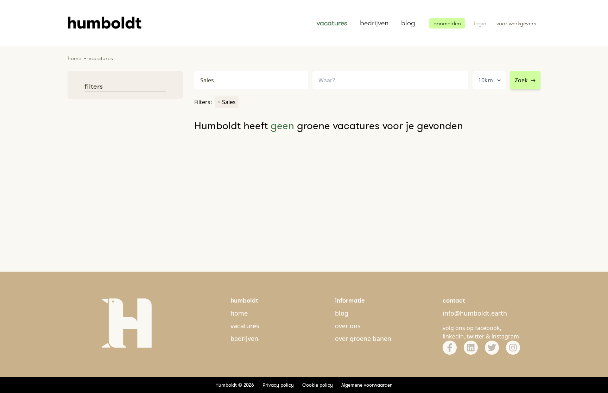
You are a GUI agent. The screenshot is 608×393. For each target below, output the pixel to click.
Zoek (525, 80)
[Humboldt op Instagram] (513, 348)
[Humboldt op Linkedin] (471, 348)
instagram (505, 336)
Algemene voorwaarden (367, 385)
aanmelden (447, 23)
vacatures (332, 22)
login (481, 23)
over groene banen (363, 338)
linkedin (453, 336)
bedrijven (374, 22)
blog (408, 22)
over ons (348, 326)
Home (74, 58)
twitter (475, 336)
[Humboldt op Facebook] (450, 348)
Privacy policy (278, 385)
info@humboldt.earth (475, 313)
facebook (487, 328)
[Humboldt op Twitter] (492, 348)
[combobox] (390, 80)
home (239, 313)
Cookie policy (317, 385)
